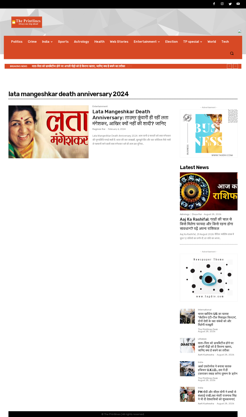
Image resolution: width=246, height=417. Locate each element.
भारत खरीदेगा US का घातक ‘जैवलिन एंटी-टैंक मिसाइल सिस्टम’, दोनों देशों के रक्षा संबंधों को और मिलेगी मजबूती (217, 319)
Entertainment (100, 106)
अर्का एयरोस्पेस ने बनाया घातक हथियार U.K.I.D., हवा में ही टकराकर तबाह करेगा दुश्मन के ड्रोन (80, 66)
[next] (235, 66)
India (200, 362)
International (204, 310)
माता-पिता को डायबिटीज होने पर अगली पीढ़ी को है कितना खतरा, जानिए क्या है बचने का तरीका (216, 346)
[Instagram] (222, 4)
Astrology (184, 214)
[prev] (229, 66)
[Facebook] (214, 4)
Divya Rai (197, 214)
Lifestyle (202, 339)
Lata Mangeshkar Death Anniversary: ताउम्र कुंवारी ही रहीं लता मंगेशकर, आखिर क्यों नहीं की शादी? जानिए (130, 118)
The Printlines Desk (208, 329)
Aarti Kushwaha (206, 355)
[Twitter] (230, 4)
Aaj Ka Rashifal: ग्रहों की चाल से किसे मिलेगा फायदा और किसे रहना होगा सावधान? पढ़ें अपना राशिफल (206, 224)
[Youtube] (238, 4)
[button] (232, 53)
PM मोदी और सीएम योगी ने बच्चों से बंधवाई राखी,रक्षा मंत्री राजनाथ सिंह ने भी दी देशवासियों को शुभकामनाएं (217, 395)
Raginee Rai (98, 129)
